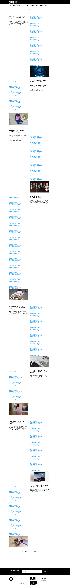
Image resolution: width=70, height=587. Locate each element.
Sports (27, 5)
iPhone (35, 581)
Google (34, 579)
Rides (14, 5)
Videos (41, 5)
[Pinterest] (45, 578)
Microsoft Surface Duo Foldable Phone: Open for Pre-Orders (17, 421)
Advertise (22, 581)
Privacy (22, 583)
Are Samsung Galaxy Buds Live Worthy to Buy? (39, 486)
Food (37, 5)
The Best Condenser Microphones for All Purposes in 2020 (16, 132)
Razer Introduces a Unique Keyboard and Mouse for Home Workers (18, 306)
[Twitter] (42, 578)
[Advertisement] (34, 2)
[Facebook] (41, 578)
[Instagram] (44, 578)
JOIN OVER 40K (43, 580)
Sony (35, 584)
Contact (22, 579)
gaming (31, 579)
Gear (18, 5)
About (21, 578)
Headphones (32, 581)
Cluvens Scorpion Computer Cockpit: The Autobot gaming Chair (17, 16)
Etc (46, 5)
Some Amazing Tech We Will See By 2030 (38, 197)
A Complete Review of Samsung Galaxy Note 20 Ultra (38, 372)
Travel (32, 5)
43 (35, 551)
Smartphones (32, 584)
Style (23, 5)
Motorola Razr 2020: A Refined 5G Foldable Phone (38, 82)
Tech (10, 5)
